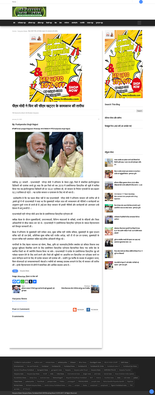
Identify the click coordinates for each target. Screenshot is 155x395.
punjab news (95, 381)
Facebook (94, 310)
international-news (73, 374)
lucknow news (45, 378)
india (51, 374)
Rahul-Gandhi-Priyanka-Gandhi (113, 381)
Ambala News (50, 362)
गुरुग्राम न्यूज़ (99, 23)
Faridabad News (69, 366)
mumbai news (109, 378)
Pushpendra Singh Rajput (26, 124)
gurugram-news (56, 370)
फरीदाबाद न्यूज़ (22, 23)
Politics (62, 381)
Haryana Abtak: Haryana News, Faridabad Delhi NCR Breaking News (33, 393)
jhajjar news (87, 374)
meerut (98, 378)
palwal (135, 378)
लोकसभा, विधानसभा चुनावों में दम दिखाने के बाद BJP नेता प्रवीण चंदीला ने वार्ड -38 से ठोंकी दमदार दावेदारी (128, 230)
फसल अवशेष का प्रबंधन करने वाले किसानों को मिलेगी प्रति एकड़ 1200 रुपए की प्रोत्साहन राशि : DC (128, 162)
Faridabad (45, 366)
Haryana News (22, 31)
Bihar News (82, 362)
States (85, 385)
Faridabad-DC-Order (97, 366)
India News (60, 374)
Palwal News (18, 381)
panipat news (52, 381)
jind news (97, 374)
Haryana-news (19, 374)
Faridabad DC (56, 366)
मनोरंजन (66, 23)
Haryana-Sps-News (33, 374)
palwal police (29, 381)
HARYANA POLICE (110, 370)
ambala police (62, 362)
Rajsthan (130, 381)
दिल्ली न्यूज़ (49, 23)
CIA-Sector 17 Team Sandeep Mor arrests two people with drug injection (126, 196)
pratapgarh (71, 381)
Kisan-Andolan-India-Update (124, 374)
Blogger (81, 310)
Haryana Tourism (125, 370)
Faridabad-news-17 (113, 366)
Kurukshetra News (20, 378)
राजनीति (82, 23)
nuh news (127, 378)
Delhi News (124, 362)
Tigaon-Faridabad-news (119, 385)
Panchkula (40, 381)
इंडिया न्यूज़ (40, 23)
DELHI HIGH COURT (111, 362)
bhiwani (73, 362)
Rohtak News (18, 385)
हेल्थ (60, 23)
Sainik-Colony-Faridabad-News (54, 385)
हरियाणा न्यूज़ (31, 23)
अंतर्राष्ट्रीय (74, 23)
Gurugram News (42, 370)
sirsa (69, 385)
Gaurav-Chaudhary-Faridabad (24, 370)
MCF (91, 378)
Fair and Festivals (32, 366)
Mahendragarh (58, 378)
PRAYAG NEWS (83, 381)
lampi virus (33, 378)
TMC (131, 385)
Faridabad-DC (82, 366)
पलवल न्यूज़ (90, 23)
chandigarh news (95, 362)
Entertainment (19, 366)
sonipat (77, 385)
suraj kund (93, 385)
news (119, 378)
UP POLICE (26, 389)
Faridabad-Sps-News (130, 366)
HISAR (45, 374)
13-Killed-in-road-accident (22, 362)
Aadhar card (38, 362)
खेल (56, 23)
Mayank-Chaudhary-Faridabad (76, 378)
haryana (68, 370)
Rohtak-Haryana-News (33, 385)
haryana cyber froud (81, 370)
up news (17, 389)
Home (14, 2)
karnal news (108, 374)
